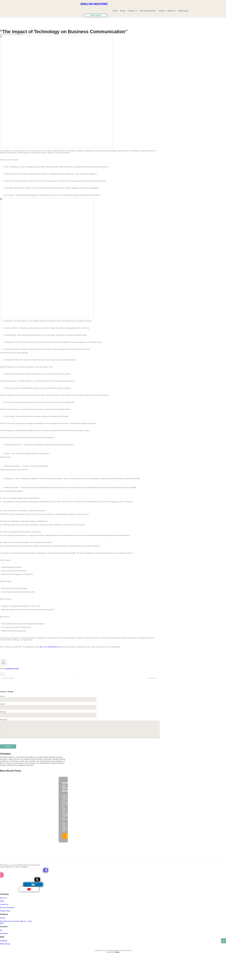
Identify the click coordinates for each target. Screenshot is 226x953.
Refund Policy (5, 944)
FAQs (2, 901)
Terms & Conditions (7, 907)
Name (2, 696)
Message (3, 720)
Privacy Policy (5, 911)
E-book (2, 918)
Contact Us (4, 904)
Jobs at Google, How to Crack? (46, 778)
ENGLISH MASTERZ (94, 4)
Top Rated (4, 933)
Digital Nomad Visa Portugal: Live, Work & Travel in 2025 (22, 781)
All (1, 930)
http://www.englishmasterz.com (50, 647)
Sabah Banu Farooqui (12, 669)
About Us (3, 898)
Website (3, 712)
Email (2, 704)
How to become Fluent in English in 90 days (17, 778)
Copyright (3, 941)
